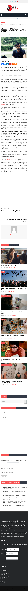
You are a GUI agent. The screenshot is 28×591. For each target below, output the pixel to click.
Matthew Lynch (4, 34)
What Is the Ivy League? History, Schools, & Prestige (13, 289)
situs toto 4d (2, 580)
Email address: (4, 464)
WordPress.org (6, 417)
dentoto (1, 578)
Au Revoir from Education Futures (11, 487)
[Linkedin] (7, 64)
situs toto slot (3, 581)
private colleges (10, 159)
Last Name (3, 472)
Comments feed (6, 415)
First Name (3, 468)
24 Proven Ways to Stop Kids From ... (12, 211)
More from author (14, 245)
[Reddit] (13, 64)
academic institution (13, 66)
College (3, 22)
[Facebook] (2, 64)
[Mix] (15, 64)
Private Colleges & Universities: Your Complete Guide (11, 381)
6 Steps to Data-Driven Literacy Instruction (13, 491)
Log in (4, 412)
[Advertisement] (14, 188)
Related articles (5, 245)
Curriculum (8, 295)
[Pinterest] (10, 64)
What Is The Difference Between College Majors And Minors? (12, 336)
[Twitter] (5, 64)
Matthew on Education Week (11, 482)
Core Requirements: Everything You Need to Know (13, 312)
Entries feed (5, 414)
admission (3, 104)
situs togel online (3, 577)
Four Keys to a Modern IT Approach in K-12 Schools (14, 495)
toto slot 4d (2, 582)
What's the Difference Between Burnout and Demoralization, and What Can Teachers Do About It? (15, 501)
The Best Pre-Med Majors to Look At (11, 265)
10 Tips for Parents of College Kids (10, 359)
